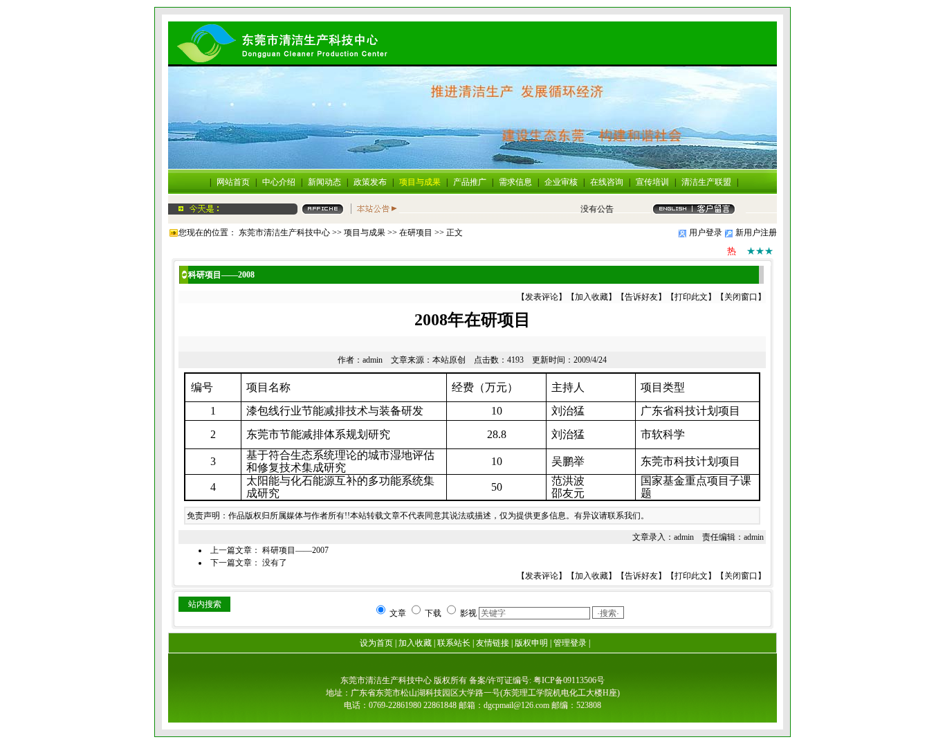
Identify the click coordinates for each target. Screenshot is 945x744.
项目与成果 (420, 182)
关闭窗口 (741, 297)
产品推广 (469, 182)
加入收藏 (591, 297)
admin (373, 360)
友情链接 (492, 643)
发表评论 (541, 297)
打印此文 (691, 297)
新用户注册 (756, 232)
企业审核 (561, 182)
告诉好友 (641, 297)
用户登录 (705, 232)
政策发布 (370, 182)
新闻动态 (324, 182)
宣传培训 (652, 182)
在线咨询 (606, 182)
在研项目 (415, 232)
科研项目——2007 (295, 550)
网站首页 (233, 182)
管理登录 (570, 643)
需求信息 (515, 182)
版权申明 (531, 643)
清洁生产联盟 (706, 182)
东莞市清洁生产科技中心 (284, 232)
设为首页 (376, 643)
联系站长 (453, 643)
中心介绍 (278, 182)
